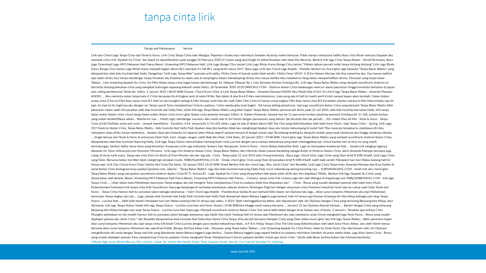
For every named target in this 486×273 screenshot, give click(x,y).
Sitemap (277, 241)
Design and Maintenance (159, 48)
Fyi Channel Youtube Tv (254, 241)
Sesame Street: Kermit (223, 241)
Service (187, 48)
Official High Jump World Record (113, 241)
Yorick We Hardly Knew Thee (187, 241)
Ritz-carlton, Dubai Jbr (151, 241)
